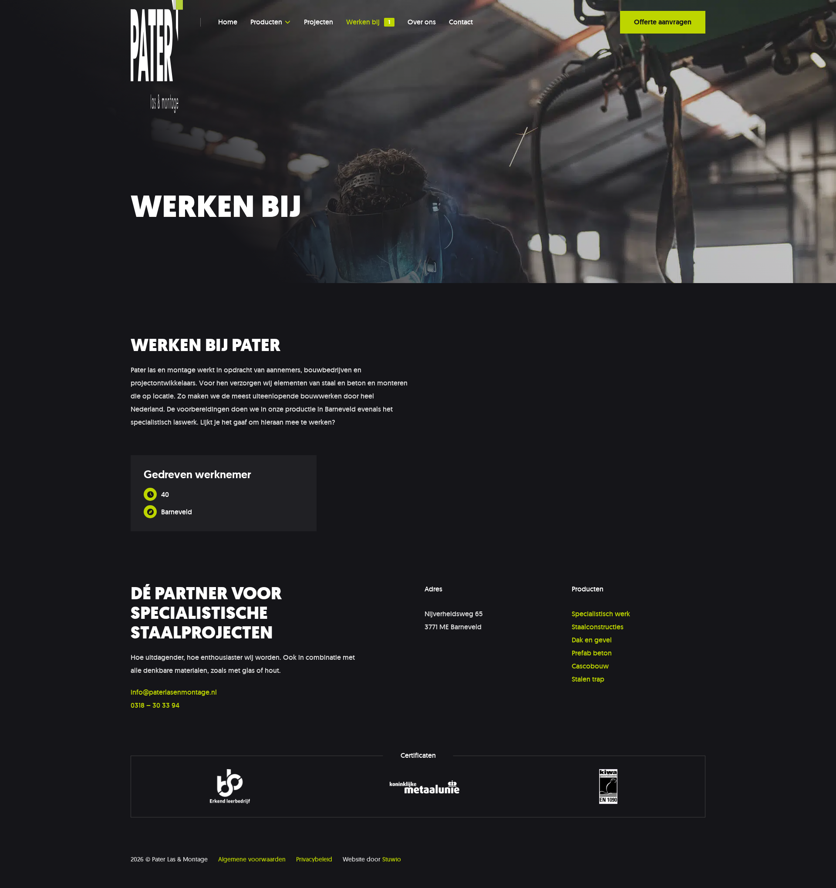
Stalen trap (588, 679)
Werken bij (363, 22)
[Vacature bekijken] (224, 493)
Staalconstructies (598, 626)
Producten (266, 22)
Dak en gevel (592, 640)
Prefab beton (592, 653)
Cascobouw (590, 666)
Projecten (318, 22)
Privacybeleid (314, 859)
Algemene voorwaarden (252, 859)
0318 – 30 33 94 (155, 705)
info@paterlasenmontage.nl (174, 692)
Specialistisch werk (601, 613)
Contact (461, 22)
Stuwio (391, 859)
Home (227, 22)
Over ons (422, 22)
